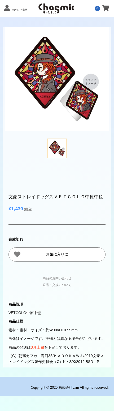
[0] (105, 9)
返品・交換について (57, 285)
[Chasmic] (56, 10)
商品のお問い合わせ (57, 278)
